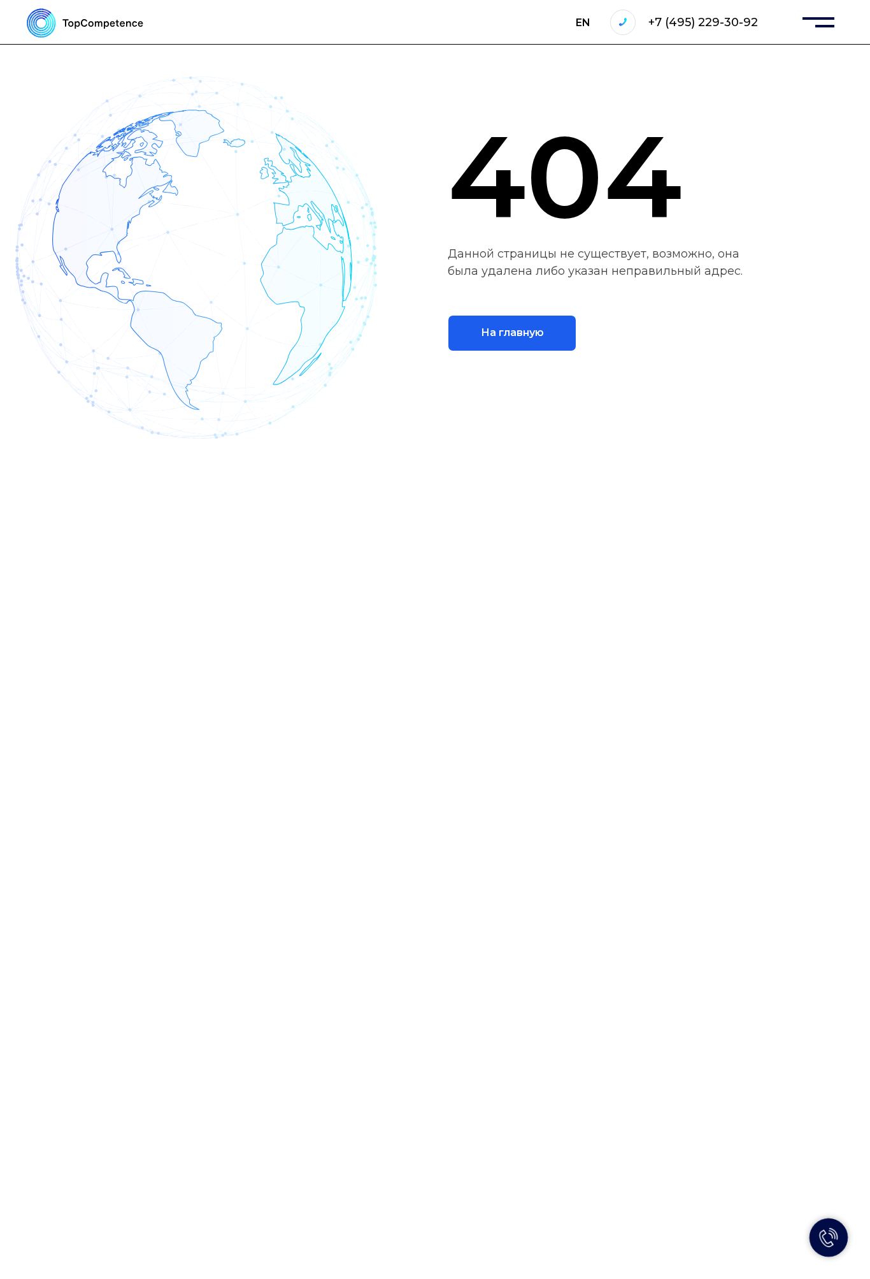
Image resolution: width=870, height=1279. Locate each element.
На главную (512, 332)
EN (583, 23)
